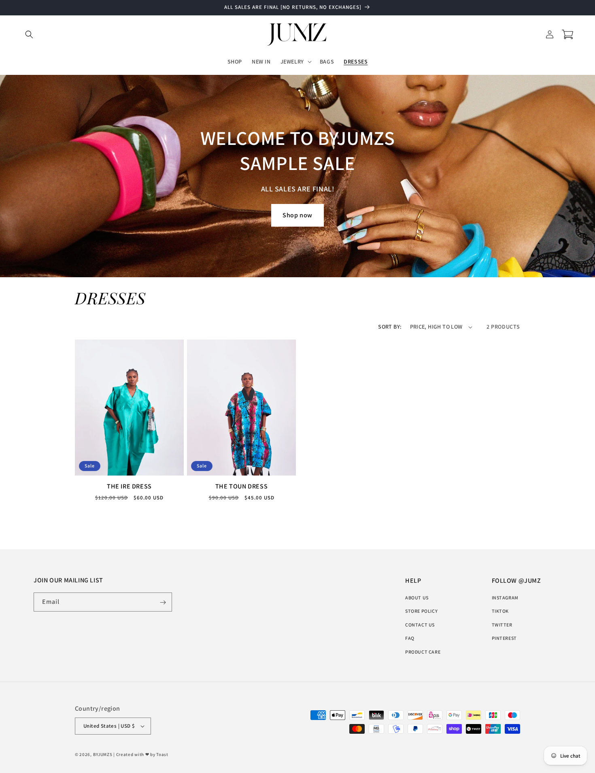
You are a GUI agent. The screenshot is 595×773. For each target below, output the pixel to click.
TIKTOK (500, 611)
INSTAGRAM (505, 598)
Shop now (297, 215)
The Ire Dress (129, 487)
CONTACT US (420, 625)
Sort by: (390, 326)
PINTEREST (504, 638)
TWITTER (502, 625)
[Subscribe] (163, 602)
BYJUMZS (103, 754)
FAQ (409, 638)
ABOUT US (417, 598)
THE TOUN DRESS (241, 487)
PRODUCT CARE (422, 652)
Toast (162, 754)
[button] (29, 34)
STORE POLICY (421, 611)
